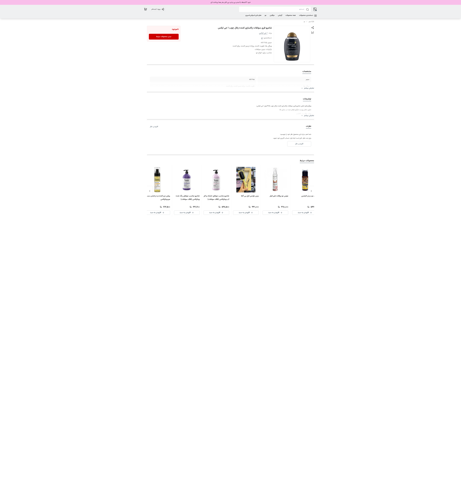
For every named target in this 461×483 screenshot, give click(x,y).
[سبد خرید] (145, 9)
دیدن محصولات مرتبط (163, 36)
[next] (150, 191)
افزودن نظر (154, 126)
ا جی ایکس (263, 33)
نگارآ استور (311, 22)
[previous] (311, 191)
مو (304, 22)
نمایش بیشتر (309, 88)
